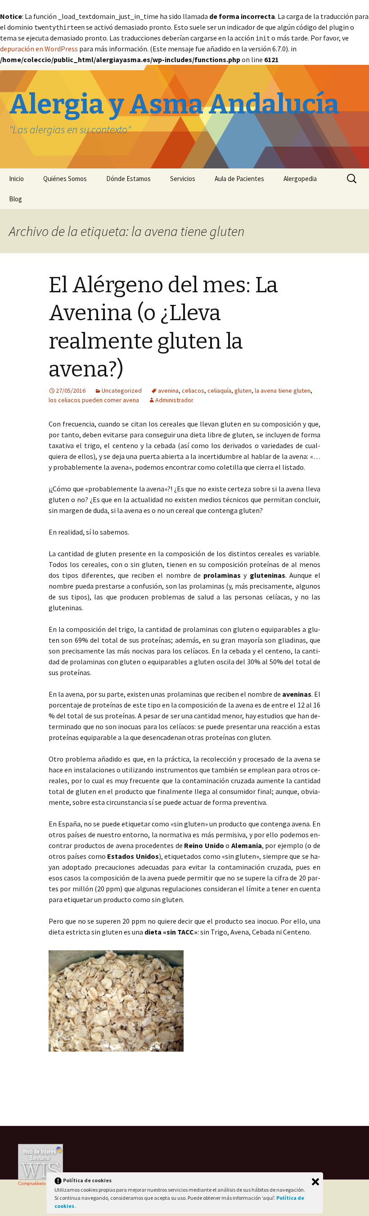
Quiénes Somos (65, 178)
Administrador (174, 400)
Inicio (16, 178)
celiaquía (219, 390)
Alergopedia (300, 178)
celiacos (193, 390)
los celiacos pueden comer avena (94, 400)
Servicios (182, 178)
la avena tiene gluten (282, 390)
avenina (168, 390)
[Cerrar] (315, 1181)
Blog (15, 199)
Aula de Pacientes (239, 178)
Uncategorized (122, 390)
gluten (243, 390)
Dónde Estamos (128, 178)
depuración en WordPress (39, 48)
